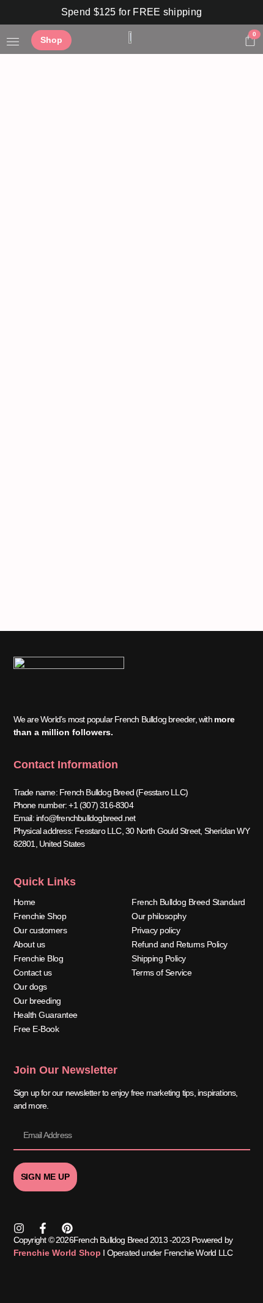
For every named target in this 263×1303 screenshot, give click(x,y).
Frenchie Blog (38, 958)
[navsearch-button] (229, 41)
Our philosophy (159, 916)
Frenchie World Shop (57, 1253)
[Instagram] (18, 1228)
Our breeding (37, 1001)
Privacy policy (156, 930)
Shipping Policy (159, 958)
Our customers (40, 930)
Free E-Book (36, 1029)
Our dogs (30, 987)
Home (24, 902)
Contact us (32, 972)
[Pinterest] (67, 1228)
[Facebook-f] (42, 1228)
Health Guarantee (45, 1015)
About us (29, 944)
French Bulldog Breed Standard (188, 902)
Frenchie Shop (40, 916)
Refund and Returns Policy (180, 944)
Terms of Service (161, 972)
